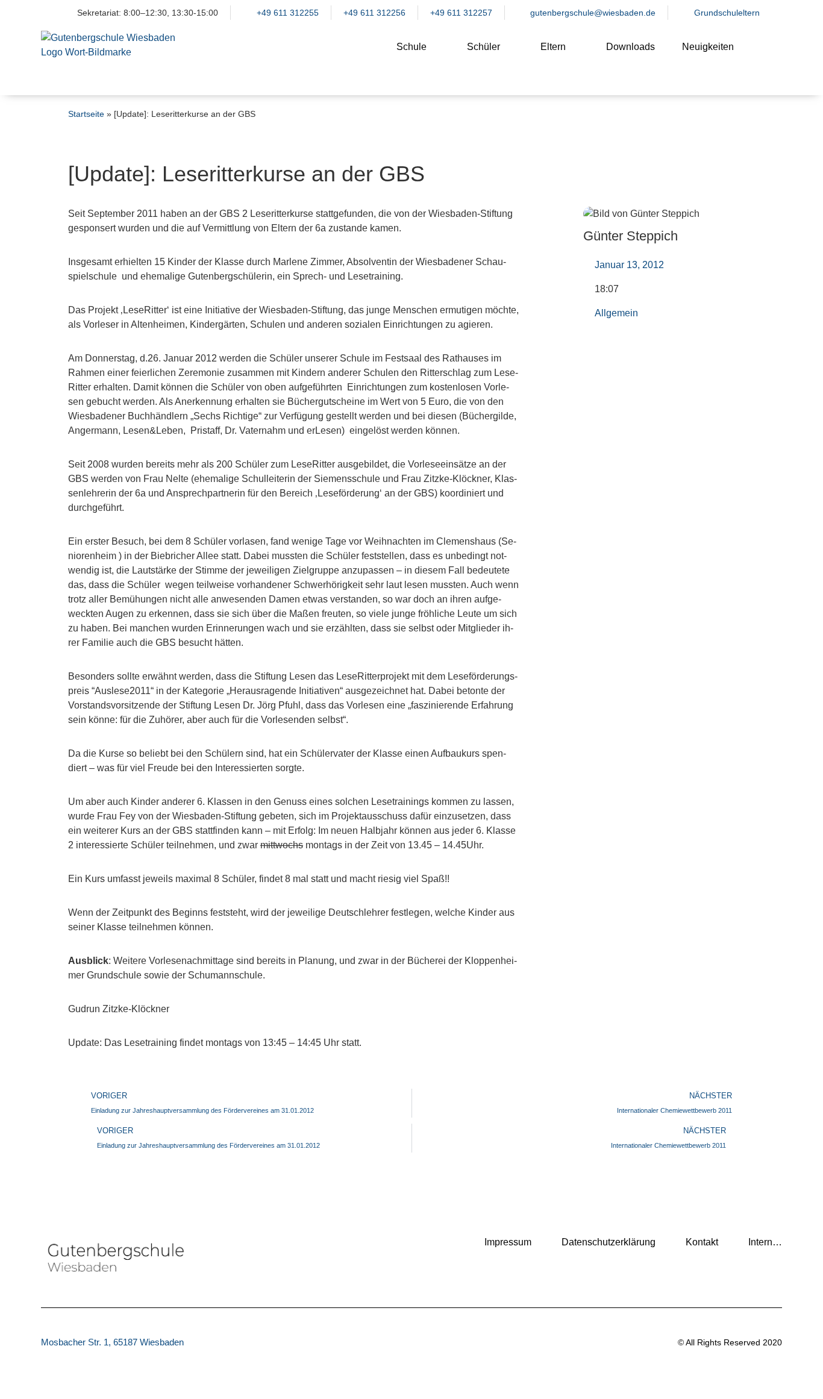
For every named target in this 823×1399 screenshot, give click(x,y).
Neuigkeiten (708, 47)
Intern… (765, 1242)
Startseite (86, 114)
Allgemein (616, 313)
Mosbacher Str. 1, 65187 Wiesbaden (112, 1342)
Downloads (630, 47)
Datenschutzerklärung (609, 1242)
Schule (411, 47)
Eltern (553, 47)
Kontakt (702, 1242)
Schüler (483, 47)
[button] (767, 57)
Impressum (507, 1242)
